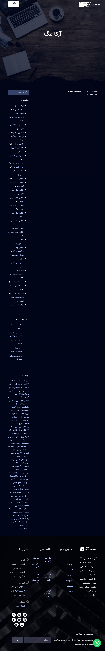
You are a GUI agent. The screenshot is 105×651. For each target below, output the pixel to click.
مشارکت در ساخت (17, 285)
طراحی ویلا (20, 247)
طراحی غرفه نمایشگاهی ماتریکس (20, 458)
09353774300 (17, 595)
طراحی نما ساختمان (20, 464)
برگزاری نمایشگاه (17, 136)
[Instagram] (14, 615)
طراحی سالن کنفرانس (21, 451)
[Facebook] (25, 615)
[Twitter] (16, 625)
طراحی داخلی (19, 178)
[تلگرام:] (27, 601)
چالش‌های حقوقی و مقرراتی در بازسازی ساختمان (20, 525)
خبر (22, 151)
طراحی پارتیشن (21, 471)
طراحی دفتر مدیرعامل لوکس (16, 350)
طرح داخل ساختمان (18, 476)
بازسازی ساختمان (17, 117)
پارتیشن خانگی (18, 148)
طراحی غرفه (19, 228)
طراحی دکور (21, 433)
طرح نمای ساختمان (19, 481)
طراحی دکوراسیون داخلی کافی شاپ (19, 443)
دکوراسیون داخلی (17, 155)
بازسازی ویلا (19, 132)
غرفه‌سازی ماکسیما (21, 491)
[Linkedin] (19, 615)
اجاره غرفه (20, 113)
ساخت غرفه (15, 413)
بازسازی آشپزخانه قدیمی (21, 395)
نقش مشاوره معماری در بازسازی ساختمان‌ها (20, 505)
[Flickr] (22, 625)
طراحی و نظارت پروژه (16, 232)
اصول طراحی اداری (18, 384)
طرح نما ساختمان (21, 479)
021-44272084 (18, 591)
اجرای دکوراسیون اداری (16, 342)
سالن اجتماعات (18, 163)
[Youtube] (19, 620)
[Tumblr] (14, 620)
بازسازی (24, 394)
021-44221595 (18, 587)
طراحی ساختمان (17, 220)
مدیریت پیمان (18, 282)
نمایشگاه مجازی (17, 304)
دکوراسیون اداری (20, 407)
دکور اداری (21, 403)
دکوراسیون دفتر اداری (16, 326)
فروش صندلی (18, 255)
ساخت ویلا (23, 417)
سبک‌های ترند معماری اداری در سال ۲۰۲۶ (19, 420)
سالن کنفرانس (18, 167)
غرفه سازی (20, 251)
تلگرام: (22, 602)
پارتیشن (21, 515)
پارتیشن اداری (18, 144)
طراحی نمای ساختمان (19, 468)
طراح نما (22, 430)
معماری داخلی (18, 293)
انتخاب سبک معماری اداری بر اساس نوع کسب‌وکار (19, 389)
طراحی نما (24, 463)
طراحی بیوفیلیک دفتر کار (16, 358)
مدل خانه (15, 492)
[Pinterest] (25, 620)
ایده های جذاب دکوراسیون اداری (16, 334)
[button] (84, 4)
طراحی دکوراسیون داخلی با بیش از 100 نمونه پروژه (18, 437)
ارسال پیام (20, 606)
